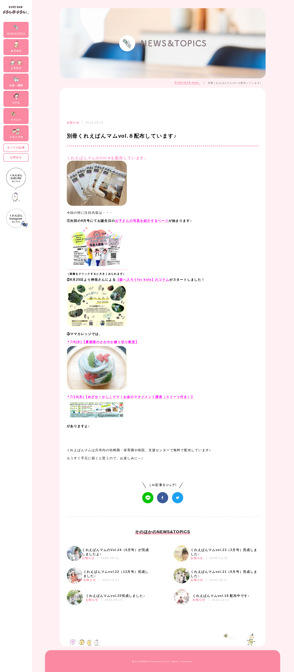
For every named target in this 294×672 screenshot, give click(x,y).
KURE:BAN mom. (187, 82)
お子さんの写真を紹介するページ (142, 220)
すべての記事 (16, 147)
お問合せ (16, 157)
